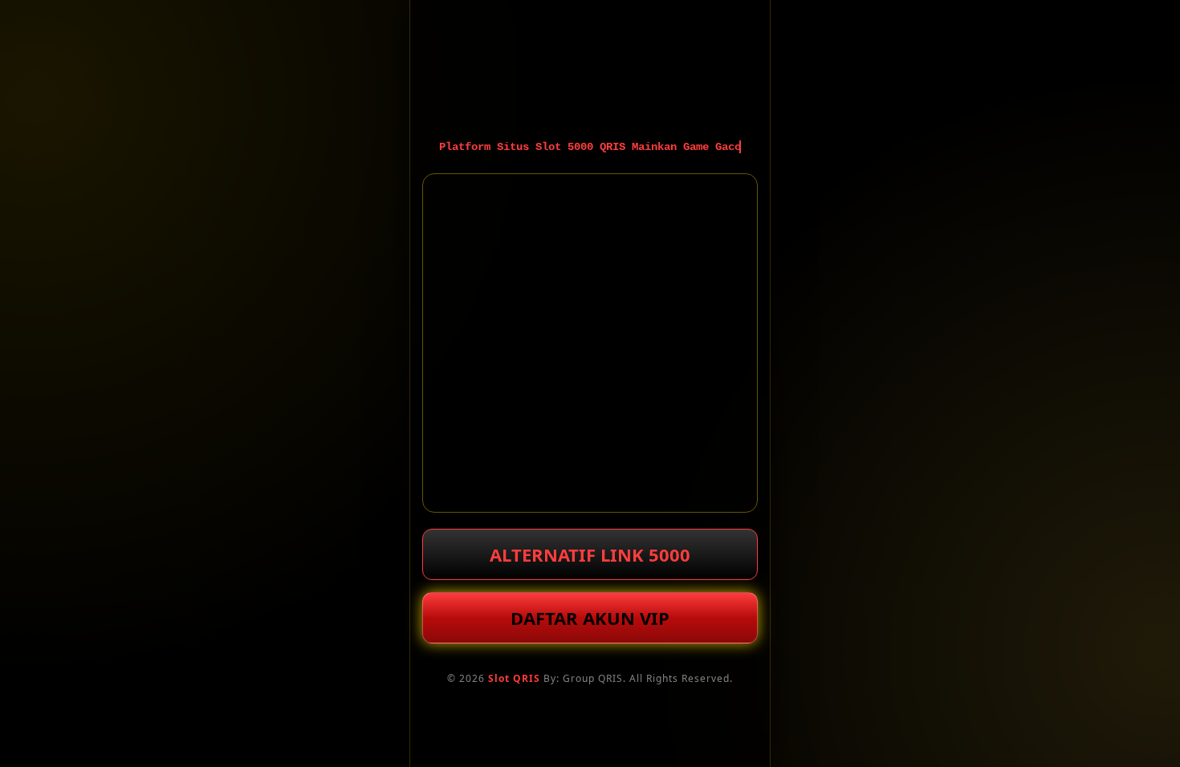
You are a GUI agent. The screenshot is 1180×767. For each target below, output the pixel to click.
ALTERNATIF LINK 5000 (590, 554)
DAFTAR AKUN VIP (590, 618)
